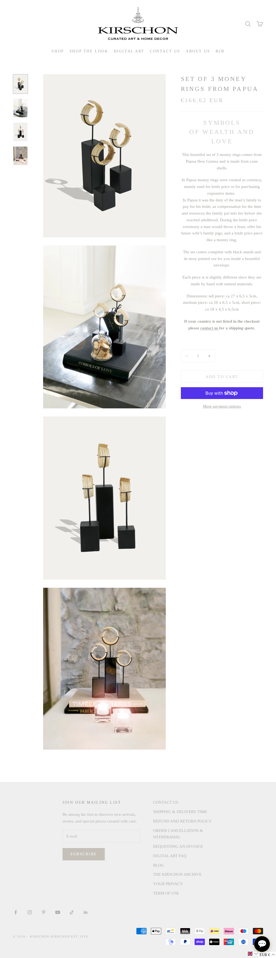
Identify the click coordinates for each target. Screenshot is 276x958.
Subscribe (83, 854)
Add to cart (222, 377)
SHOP (57, 51)
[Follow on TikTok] (71, 912)
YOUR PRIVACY (168, 884)
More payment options (222, 406)
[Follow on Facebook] (15, 912)
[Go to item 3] (20, 132)
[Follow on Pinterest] (43, 912)
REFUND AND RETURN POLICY (182, 821)
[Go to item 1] (20, 84)
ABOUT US (198, 51)
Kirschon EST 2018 (69, 936)
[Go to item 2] (20, 108)
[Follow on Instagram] (29, 912)
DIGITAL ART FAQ (170, 856)
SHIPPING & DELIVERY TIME (180, 812)
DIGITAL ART (129, 51)
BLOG (158, 865)
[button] (253, 954)
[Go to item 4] (20, 156)
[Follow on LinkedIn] (85, 912)
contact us (209, 328)
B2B (220, 51)
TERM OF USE (166, 893)
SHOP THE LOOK (89, 51)
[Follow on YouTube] (57, 912)
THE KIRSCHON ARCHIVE (177, 874)
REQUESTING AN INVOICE (178, 846)
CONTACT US (165, 51)
